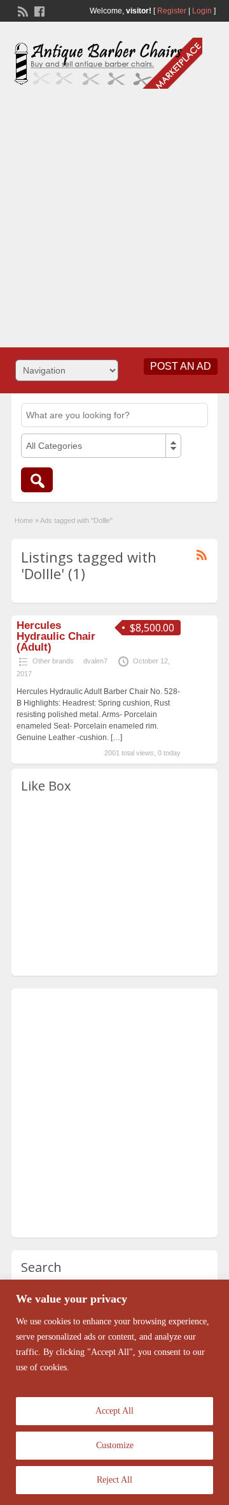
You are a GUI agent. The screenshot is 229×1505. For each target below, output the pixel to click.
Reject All (114, 1480)
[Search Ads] (37, 479)
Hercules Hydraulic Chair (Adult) (56, 636)
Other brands (53, 661)
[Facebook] (38, 10)
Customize (115, 1445)
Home (24, 520)
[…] (116, 737)
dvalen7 (95, 661)
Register (171, 10)
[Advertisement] (114, 213)
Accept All (114, 1411)
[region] (114, 1392)
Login (202, 10)
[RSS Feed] (22, 10)
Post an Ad (180, 366)
